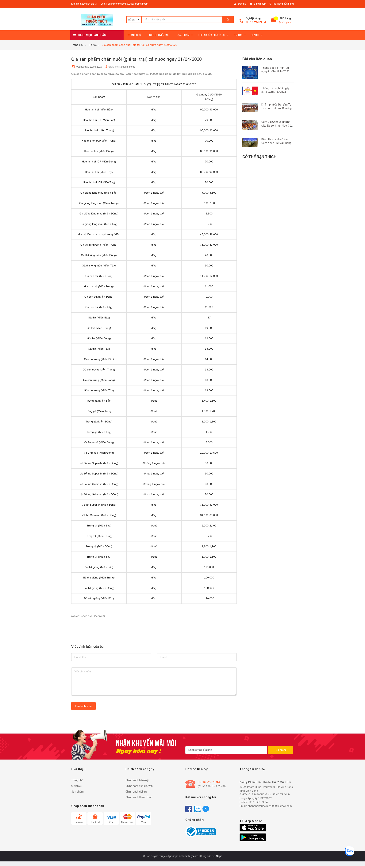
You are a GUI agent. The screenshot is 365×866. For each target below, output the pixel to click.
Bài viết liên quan (257, 59)
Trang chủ (77, 780)
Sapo (219, 856)
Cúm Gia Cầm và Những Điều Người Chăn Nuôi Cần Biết (277, 125)
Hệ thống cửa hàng (283, 3)
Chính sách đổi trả (136, 791)
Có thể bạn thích (259, 157)
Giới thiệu (76, 785)
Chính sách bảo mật (137, 780)
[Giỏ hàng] (273, 20)
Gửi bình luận (83, 706)
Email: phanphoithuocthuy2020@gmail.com (124, 3)
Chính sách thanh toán (138, 797)
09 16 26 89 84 (256, 22)
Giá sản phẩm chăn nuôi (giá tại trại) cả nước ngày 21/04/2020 (136, 59)
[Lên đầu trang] (358, 856)
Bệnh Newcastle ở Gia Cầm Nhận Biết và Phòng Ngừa (276, 143)
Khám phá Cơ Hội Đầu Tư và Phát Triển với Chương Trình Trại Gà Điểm (276, 108)
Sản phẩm (77, 791)
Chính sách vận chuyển (139, 785)
